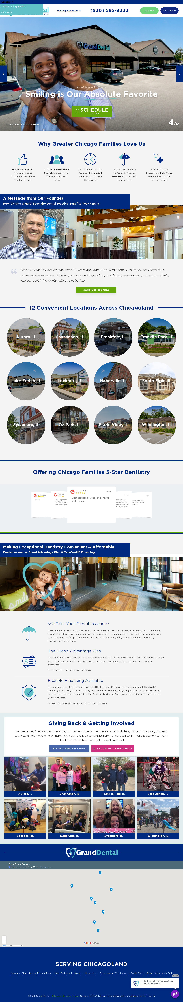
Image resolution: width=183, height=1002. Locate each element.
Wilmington (120, 973)
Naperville (90, 973)
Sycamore (105, 973)
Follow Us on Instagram (114, 749)
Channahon (27, 973)
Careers (6, 2)
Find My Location (67, 11)
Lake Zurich (61, 973)
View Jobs (6, 12)
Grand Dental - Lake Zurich (22, 125)
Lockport (76, 973)
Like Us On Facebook (70, 749)
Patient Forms (169, 11)
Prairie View (153, 973)
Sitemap (56, 996)
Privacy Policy (70, 996)
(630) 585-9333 (109, 10)
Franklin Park (44, 973)
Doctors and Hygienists (13, 7)
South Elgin (137, 973)
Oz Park (168, 973)
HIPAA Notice (98, 996)
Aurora (14, 973)
